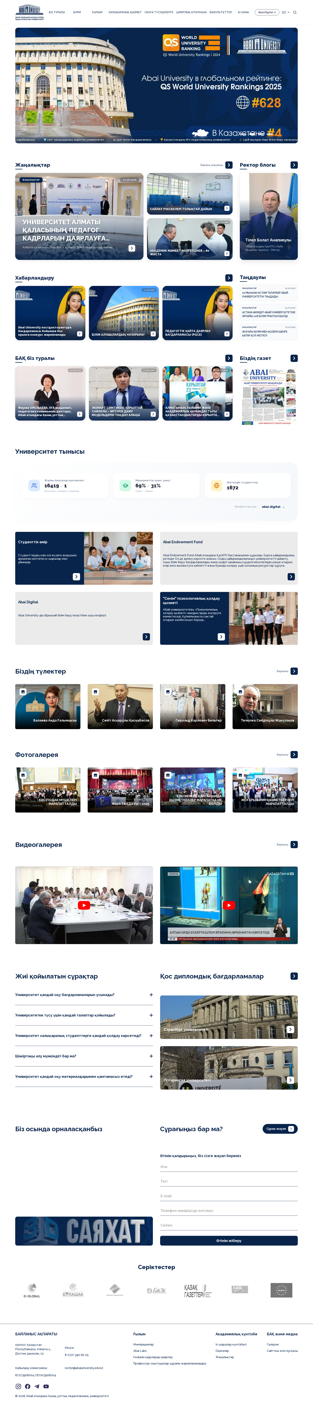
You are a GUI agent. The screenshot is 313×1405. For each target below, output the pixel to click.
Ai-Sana (243, 12)
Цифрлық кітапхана (191, 12)
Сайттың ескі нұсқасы (282, 1351)
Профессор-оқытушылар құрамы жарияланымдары (169, 1363)
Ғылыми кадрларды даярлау (153, 1357)
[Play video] (84, 905)
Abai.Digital (265, 12)
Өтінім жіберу (228, 1241)
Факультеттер (220, 12)
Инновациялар (143, 1344)
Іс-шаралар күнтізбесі (231, 1344)
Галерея (273, 1344)
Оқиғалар (222, 1351)
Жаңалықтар (225, 1357)
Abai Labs (140, 1351)
